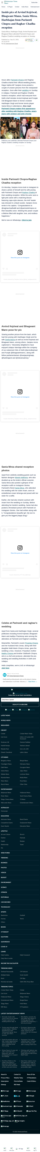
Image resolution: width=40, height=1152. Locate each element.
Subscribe (34, 2)
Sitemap (3, 1094)
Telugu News (5, 1013)
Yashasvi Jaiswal (25, 755)
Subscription (5, 1090)
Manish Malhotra (21, 478)
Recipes (22, 850)
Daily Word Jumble (6, 968)
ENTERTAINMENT (6, 798)
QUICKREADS (5, 951)
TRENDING (4, 867)
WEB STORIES (5, 862)
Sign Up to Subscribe (20, 712)
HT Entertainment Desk (10, 43)
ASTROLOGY (5, 817)
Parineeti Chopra (17, 80)
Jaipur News (23, 780)
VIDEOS (3, 882)
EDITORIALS (5, 906)
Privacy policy (5, 1087)
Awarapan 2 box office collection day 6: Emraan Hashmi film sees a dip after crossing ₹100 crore (28, 1051)
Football (22, 925)
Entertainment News (7, 1009)
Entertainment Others (26, 812)
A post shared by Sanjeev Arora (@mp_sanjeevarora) (20, 279)
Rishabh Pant (5, 758)
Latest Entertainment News (13, 1023)
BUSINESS (4, 872)
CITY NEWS (4, 767)
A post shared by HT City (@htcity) (20, 575)
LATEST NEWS (5, 725)
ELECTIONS (4, 946)
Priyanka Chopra (31, 643)
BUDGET (3, 887)
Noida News (23, 787)
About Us (4, 1084)
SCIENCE (4, 897)
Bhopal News (24, 770)
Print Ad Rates (18, 1090)
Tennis (22, 928)
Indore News (5, 780)
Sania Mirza (19, 488)
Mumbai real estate (6, 991)
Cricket (17, 7)
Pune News (23, 790)
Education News (25, 835)
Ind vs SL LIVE (24, 758)
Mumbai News (5, 787)
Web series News (6, 812)
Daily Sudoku (5, 964)
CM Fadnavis (24, 981)
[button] (2, 2)
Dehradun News (25, 773)
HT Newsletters (31, 1087)
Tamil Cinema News (26, 805)
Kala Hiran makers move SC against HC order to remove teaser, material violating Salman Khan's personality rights (28, 1073)
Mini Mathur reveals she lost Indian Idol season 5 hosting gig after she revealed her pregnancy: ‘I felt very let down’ (29, 1029)
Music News (4, 805)
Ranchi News (5, 794)
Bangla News (24, 1009)
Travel (21, 854)
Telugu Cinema (24, 1006)
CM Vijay (22, 988)
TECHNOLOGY (5, 916)
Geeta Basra (10, 340)
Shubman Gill (5, 751)
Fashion (3, 847)
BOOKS (3, 936)
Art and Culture (5, 844)
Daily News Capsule (8, 707)
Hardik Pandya (5, 755)
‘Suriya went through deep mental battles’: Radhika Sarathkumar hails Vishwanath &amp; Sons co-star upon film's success (10, 1040)
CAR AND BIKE (5, 911)
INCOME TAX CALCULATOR (9, 973)
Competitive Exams (7, 832)
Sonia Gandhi (24, 984)
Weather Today (18, 1087)
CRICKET (4, 739)
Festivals (22, 847)
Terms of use (31, 1084)
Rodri (2, 988)
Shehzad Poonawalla (7, 981)
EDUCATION (5, 825)
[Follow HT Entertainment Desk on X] (20, 43)
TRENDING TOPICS (7, 996)
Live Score (4, 746)
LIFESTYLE (4, 840)
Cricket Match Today (26, 743)
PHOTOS (4, 877)
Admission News (6, 829)
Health (3, 850)
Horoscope (4, 820)
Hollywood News (25, 802)
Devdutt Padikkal (25, 751)
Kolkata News (5, 783)
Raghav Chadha (28, 192)
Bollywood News (6, 802)
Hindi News (23, 1013)
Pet (2, 857)
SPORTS (3, 921)
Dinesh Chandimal (6, 762)
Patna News (4, 790)
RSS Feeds (17, 1094)
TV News (22, 809)
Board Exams (24, 829)
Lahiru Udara (24, 762)
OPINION (4, 902)
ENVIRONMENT (6, 892)
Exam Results (5, 835)
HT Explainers (24, 1016)
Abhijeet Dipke (5, 984)
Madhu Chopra (8, 653)
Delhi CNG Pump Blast (27, 991)
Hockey (3, 928)
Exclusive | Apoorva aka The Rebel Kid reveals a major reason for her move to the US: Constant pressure (29, 1040)
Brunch (22, 844)
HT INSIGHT (5, 941)
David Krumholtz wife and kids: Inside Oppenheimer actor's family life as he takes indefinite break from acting (10, 1052)
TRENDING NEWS (6, 977)
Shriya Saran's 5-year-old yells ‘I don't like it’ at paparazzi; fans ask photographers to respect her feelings (10, 1063)
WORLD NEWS (5, 730)
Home (3, 7)
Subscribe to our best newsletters (20, 703)
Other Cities (23, 794)
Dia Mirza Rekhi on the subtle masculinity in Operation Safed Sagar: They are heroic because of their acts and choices (9, 1073)
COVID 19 (4, 956)
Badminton (4, 925)
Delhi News (4, 777)
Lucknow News (24, 783)
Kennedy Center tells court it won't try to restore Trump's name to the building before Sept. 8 (10, 1029)
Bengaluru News (6, 770)
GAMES (3, 961)
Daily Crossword (25, 964)
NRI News (4, 1016)
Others (3, 931)
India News (25, 7)
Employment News (25, 832)
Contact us (17, 1084)
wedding (25, 90)
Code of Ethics (31, 1090)
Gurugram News (25, 777)
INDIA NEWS (5, 735)
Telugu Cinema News (7, 809)
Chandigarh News (6, 773)
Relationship (4, 854)
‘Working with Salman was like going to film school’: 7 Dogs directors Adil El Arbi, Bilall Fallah (29, 1062)
